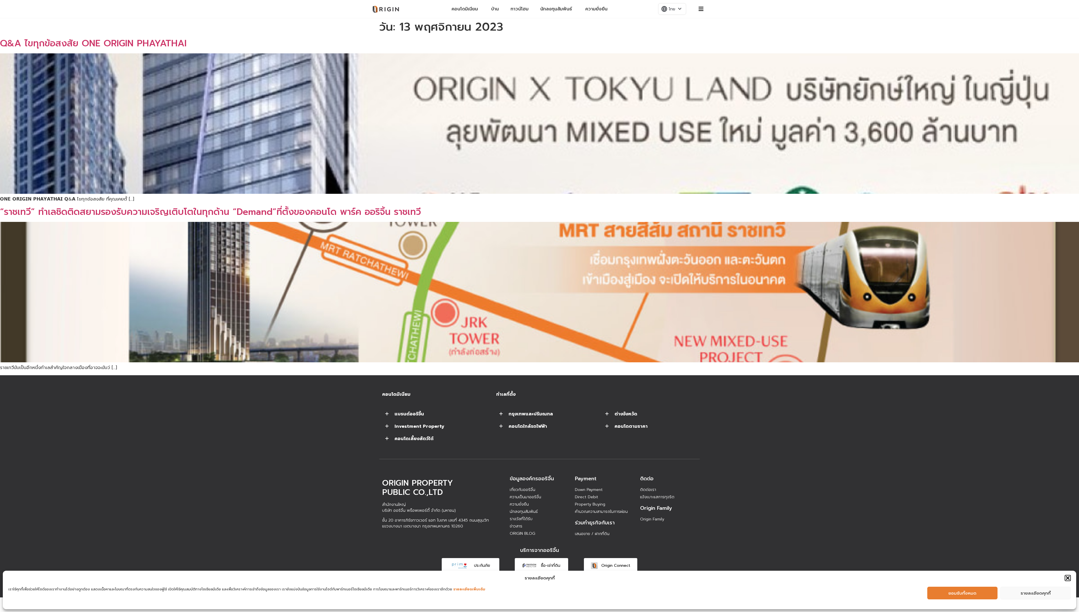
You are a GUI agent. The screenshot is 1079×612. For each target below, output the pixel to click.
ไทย (672, 9)
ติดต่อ (647, 479)
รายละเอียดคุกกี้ (1036, 593)
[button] (1068, 578)
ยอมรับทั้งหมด (962, 593)
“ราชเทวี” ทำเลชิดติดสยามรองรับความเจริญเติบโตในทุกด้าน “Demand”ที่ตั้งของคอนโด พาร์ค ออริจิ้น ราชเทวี (210, 212)
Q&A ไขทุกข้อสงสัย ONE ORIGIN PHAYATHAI (93, 43)
